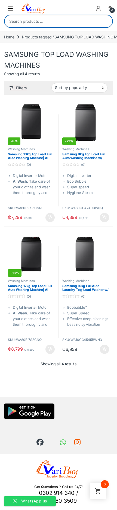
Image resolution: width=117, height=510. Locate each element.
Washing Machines (21, 149)
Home (9, 37)
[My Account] (98, 8)
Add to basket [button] (49, 217)
